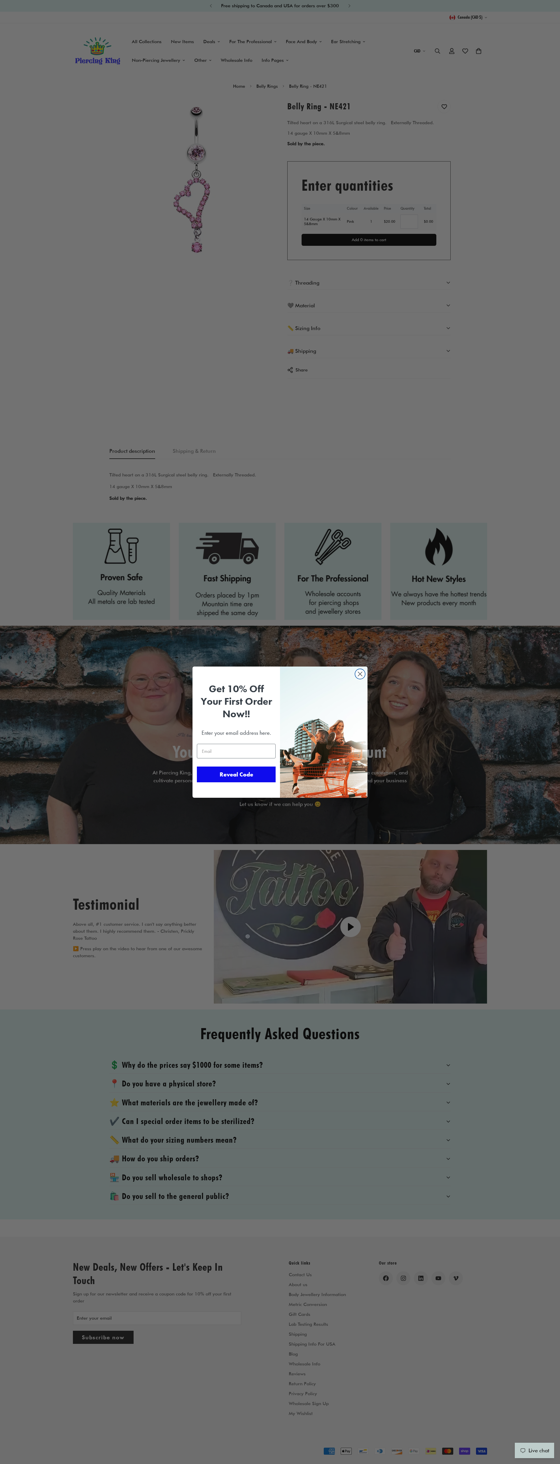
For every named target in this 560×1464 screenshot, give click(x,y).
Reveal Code (236, 774)
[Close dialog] (360, 674)
